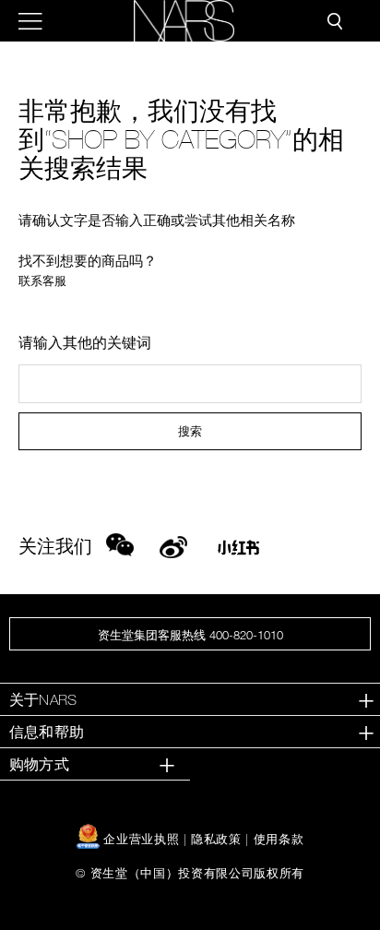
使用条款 (279, 838)
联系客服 (42, 281)
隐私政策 (216, 838)
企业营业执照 (142, 838)
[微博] (173, 544)
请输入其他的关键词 (84, 342)
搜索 (190, 430)
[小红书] (239, 552)
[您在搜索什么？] (335, 21)
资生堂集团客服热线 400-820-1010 (190, 634)
